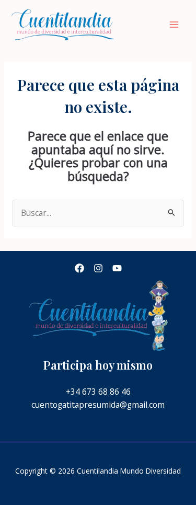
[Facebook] (79, 268)
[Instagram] (98, 268)
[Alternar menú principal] (174, 25)
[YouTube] (117, 268)
